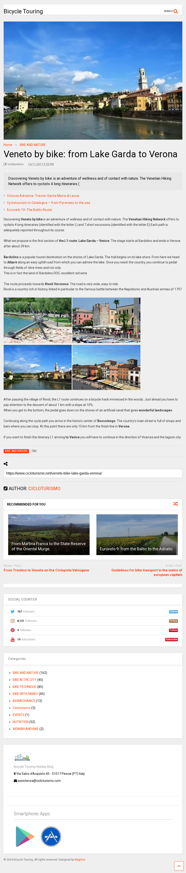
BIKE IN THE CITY (25, 680)
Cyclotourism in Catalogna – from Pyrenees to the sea (48, 203)
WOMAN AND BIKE (26, 729)
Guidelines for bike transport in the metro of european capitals (146, 572)
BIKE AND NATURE (26, 673)
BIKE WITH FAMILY (25, 694)
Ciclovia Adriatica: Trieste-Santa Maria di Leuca (43, 196)
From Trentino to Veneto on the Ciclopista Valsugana (46, 570)
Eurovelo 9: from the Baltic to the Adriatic (136, 548)
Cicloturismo (22, 708)
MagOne (80, 859)
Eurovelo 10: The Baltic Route (29, 210)
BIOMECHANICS (24, 701)
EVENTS (18, 715)
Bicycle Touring (23, 11)
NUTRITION (21, 722)
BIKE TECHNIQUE (25, 687)
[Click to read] (49, 534)
